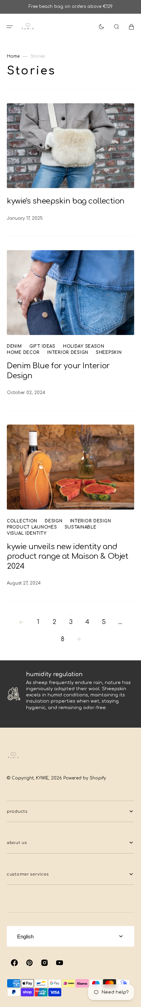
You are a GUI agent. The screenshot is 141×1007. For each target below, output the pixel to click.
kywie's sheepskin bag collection (66, 201)
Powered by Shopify (84, 778)
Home (13, 56)
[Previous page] (21, 622)
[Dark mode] (101, 26)
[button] (9, 26)
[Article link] (70, 163)
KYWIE (42, 778)
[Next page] (79, 639)
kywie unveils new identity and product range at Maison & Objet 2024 (67, 556)
